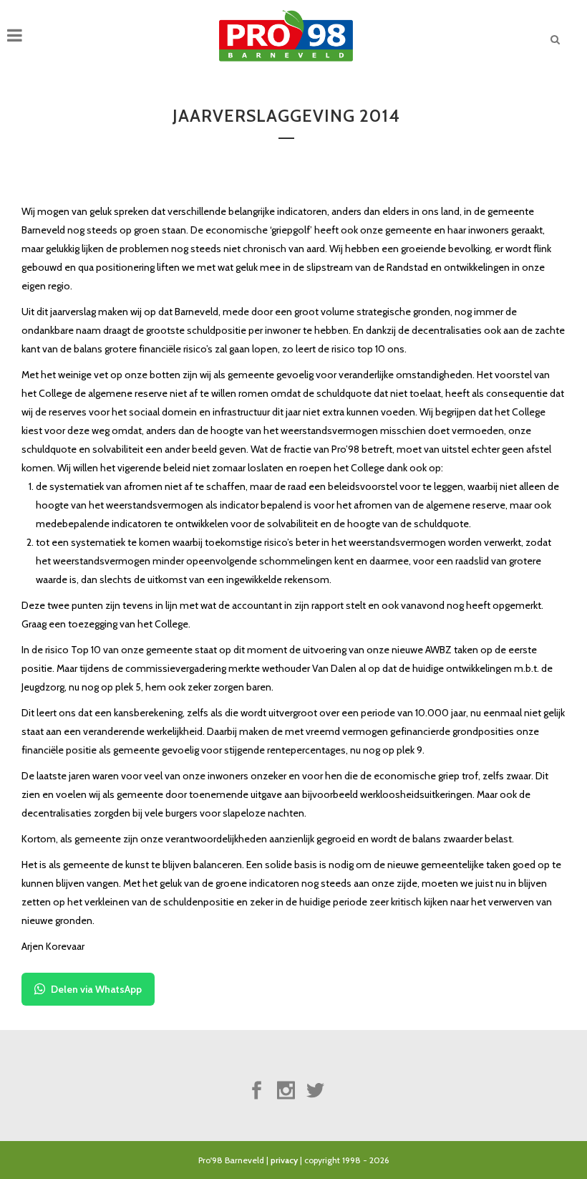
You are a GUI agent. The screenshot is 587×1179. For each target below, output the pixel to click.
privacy (284, 1160)
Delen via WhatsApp (96, 989)
